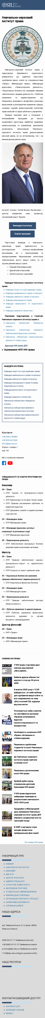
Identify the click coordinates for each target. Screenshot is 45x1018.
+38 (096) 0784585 (9, 437)
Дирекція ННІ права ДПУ (16, 346)
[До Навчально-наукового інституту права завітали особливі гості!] (7, 760)
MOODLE (9, 1013)
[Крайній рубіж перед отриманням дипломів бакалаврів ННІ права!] (7, 784)
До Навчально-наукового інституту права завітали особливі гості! (25, 760)
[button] (40, 4)
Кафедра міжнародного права (19, 300)
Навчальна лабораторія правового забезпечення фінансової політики (19, 409)
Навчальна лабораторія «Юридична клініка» (19, 402)
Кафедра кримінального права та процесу (24, 293)
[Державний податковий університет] (8, 5)
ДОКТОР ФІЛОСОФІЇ (15, 878)
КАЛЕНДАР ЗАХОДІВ (15, 1010)
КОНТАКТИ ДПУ (13, 1006)
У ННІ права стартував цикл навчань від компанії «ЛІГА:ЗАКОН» (27, 668)
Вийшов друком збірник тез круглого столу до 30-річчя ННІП (26, 680)
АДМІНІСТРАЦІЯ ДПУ (15, 881)
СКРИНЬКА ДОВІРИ (14, 906)
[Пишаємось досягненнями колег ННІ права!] (7, 772)
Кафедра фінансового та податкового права (20, 391)
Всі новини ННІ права (33, 842)
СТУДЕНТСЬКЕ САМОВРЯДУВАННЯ (21, 892)
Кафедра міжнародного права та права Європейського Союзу (21, 384)
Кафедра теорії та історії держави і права (24, 290)
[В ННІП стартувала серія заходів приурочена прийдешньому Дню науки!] (7, 830)
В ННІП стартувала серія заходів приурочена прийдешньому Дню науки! (26, 830)
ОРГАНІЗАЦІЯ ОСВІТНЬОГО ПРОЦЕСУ (22, 899)
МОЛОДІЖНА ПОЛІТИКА (16, 888)
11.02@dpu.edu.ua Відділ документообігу (19, 953)
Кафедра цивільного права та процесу (22, 297)
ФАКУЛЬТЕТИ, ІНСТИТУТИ (17, 867)
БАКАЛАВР (11, 871)
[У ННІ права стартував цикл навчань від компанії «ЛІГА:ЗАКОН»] (7, 668)
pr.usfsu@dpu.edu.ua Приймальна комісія (19, 949)
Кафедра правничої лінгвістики (19, 311)
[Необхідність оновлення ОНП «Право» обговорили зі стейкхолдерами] (7, 735)
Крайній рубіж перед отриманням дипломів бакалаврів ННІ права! (24, 784)
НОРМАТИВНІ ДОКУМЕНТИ (17, 902)
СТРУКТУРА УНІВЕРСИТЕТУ (18, 885)
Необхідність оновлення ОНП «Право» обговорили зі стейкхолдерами (27, 735)
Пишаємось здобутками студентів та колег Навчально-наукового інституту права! (28, 747)
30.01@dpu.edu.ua (9, 444)
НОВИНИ (10, 864)
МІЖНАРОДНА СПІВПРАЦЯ (17, 895)
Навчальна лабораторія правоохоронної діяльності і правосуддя (21, 416)
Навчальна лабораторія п (18, 337)
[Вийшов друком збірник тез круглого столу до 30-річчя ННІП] (7, 680)
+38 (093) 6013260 (9, 440)
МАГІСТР (10, 874)
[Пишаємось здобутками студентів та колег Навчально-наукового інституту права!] (7, 748)
